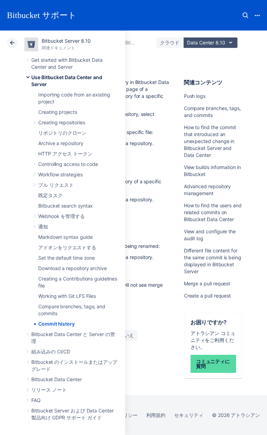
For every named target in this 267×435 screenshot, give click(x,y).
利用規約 (156, 415)
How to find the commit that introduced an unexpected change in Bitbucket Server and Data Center (210, 141)
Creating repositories (61, 122)
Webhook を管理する (61, 216)
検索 (245, 15)
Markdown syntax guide (65, 237)
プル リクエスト (55, 185)
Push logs (194, 96)
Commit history (56, 324)
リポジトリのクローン (62, 133)
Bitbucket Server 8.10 (66, 41)
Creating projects (57, 112)
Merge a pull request (207, 283)
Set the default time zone (66, 258)
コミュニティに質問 (213, 363)
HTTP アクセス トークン (65, 154)
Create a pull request (207, 296)
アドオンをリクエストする (67, 247)
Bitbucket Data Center (56, 379)
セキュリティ (188, 415)
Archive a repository (60, 143)
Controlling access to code (68, 164)
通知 (43, 226)
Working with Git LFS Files (67, 296)
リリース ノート (48, 390)
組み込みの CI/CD (50, 351)
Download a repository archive (72, 268)
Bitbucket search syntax (65, 206)
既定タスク (50, 195)
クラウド (169, 42)
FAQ (36, 400)
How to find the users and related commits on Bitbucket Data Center (213, 212)
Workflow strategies (60, 174)
